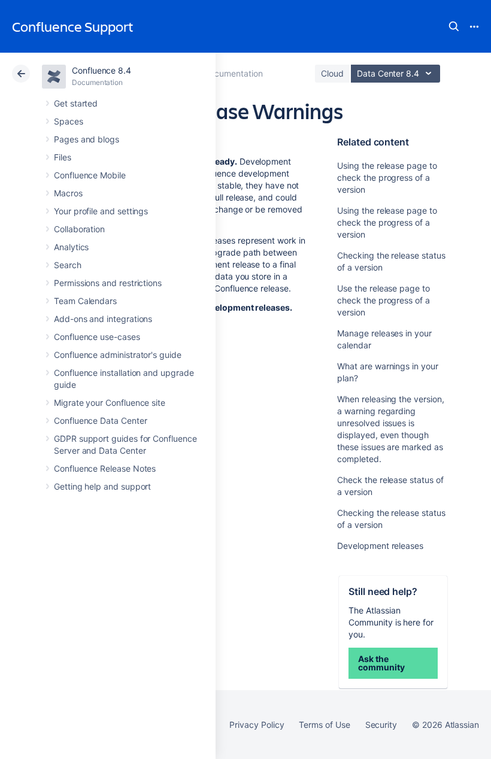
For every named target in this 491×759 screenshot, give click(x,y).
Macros (68, 193)
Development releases (380, 546)
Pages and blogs (86, 139)
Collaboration (79, 229)
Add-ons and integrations (103, 319)
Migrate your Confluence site (109, 402)
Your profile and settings (101, 211)
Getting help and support (102, 486)
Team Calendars (85, 301)
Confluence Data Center (100, 420)
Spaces (68, 121)
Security (381, 724)
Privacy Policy (256, 724)
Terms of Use (324, 724)
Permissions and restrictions (108, 283)
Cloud (332, 73)
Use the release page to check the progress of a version (383, 300)
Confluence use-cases (97, 337)
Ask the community (381, 663)
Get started (76, 103)
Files (62, 157)
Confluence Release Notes (105, 468)
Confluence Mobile (90, 175)
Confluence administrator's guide (117, 355)
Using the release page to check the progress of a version (387, 177)
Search (453, 26)
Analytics (71, 247)
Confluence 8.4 (101, 70)
